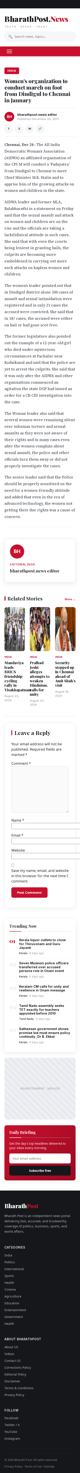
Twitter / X (12, 1425)
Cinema (10, 1289)
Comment (21, 763)
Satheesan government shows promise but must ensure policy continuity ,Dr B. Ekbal (44, 1032)
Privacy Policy (14, 1395)
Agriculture (12, 1296)
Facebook (11, 1418)
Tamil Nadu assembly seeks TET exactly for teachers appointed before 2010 (41, 1009)
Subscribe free (40, 1170)
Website (18, 850)
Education (11, 1303)
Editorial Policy (15, 1374)
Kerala (23, 953)
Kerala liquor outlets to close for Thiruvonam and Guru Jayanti (42, 944)
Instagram (12, 1438)
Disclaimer (12, 1381)
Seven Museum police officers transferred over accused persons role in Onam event (43, 967)
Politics (9, 1262)
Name (17, 820)
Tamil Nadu (26, 1019)
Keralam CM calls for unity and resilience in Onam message (44, 988)
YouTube (10, 1432)
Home (8, 62)
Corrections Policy (17, 1367)
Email (17, 835)
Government (13, 1317)
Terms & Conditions (19, 1388)
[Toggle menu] (9, 51)
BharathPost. (36, 21)
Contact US (12, 1361)
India (21, 62)
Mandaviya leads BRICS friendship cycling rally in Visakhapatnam (17, 676)
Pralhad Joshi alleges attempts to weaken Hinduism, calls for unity (40, 678)
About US (11, 1347)
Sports (9, 1276)
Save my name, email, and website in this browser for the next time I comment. (40, 876)
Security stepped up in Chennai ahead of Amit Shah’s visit (65, 674)
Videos (9, 1354)
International (14, 1269)
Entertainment (15, 1310)
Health (9, 1282)
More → (70, 599)
